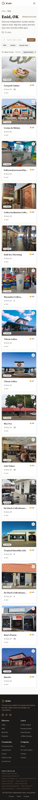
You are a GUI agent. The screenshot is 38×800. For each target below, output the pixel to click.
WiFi (4, 45)
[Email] (10, 715)
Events (4, 754)
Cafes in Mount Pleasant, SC (10, 786)
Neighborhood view (29, 16)
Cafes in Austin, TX (21, 781)
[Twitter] (6, 715)
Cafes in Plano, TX (26, 786)
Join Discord (6, 761)
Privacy (11, 796)
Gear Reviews (25, 732)
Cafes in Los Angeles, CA (9, 778)
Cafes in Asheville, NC (23, 788)
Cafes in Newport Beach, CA (10, 776)
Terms (19, 796)
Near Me (5, 732)
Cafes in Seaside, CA (8, 788)
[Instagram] (3, 715)
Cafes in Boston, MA (21, 783)
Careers (23, 757)
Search (31, 40)
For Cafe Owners (27, 750)
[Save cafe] (33, 59)
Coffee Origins (26, 725)
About (23, 746)
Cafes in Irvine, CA (7, 783)
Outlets (13, 45)
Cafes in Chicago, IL (8, 781)
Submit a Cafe (6, 757)
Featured (5, 736)
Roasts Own (23, 45)
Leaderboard (6, 750)
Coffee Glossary (26, 736)
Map (3, 728)
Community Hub (7, 746)
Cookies (26, 796)
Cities (3, 11)
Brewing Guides (26, 728)
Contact (23, 754)
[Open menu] (34, 3)
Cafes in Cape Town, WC (9, 773)
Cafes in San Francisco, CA (27, 778)
